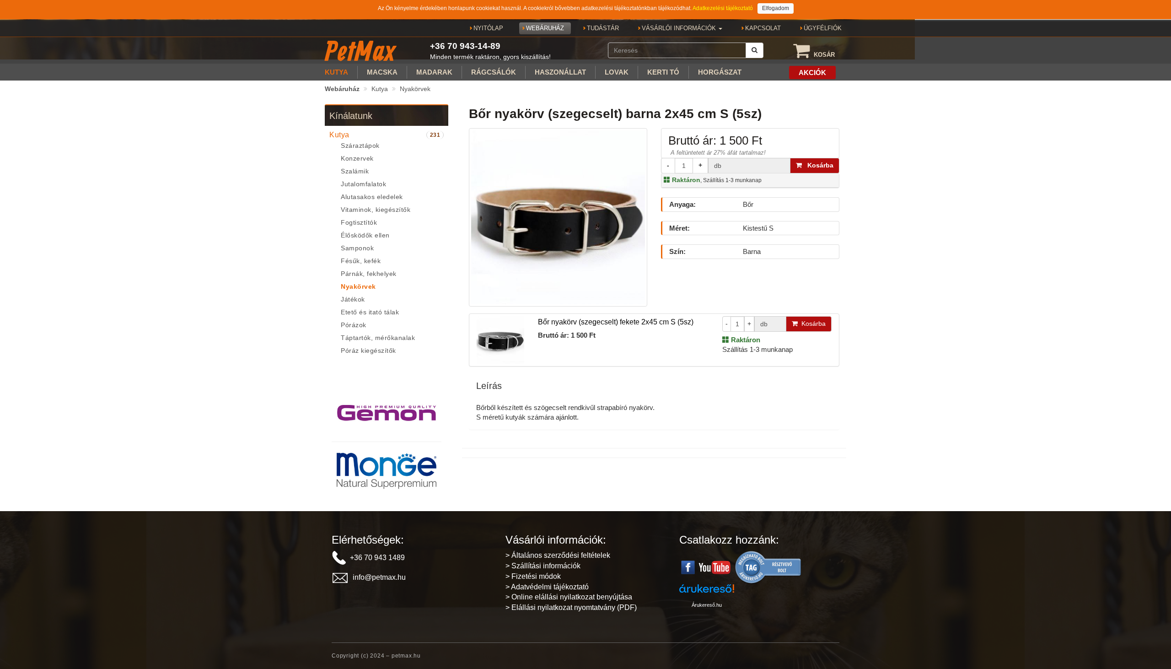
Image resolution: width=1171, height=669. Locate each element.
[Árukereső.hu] (768, 567)
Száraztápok (360, 145)
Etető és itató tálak (370, 312)
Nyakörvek (415, 88)
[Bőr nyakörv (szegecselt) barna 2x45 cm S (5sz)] (558, 216)
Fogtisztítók (359, 222)
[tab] (386, 135)
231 (435, 135)
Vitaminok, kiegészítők (375, 209)
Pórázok (353, 325)
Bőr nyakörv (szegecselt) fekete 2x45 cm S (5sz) (615, 322)
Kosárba (817, 165)
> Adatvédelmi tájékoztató (547, 587)
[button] (682, 28)
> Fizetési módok (533, 576)
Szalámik (355, 171)
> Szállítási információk (542, 566)
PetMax (360, 50)
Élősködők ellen (365, 235)
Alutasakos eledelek (372, 196)
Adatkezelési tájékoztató (723, 8)
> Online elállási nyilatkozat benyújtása (568, 597)
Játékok (353, 299)
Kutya (379, 88)
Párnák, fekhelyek (369, 273)
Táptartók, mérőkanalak (378, 337)
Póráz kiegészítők (368, 350)
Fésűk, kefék (361, 260)
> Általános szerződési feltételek (557, 555)
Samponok (357, 248)
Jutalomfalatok (363, 184)
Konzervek (357, 158)
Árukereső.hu (707, 605)
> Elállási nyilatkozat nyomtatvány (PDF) (571, 607)
